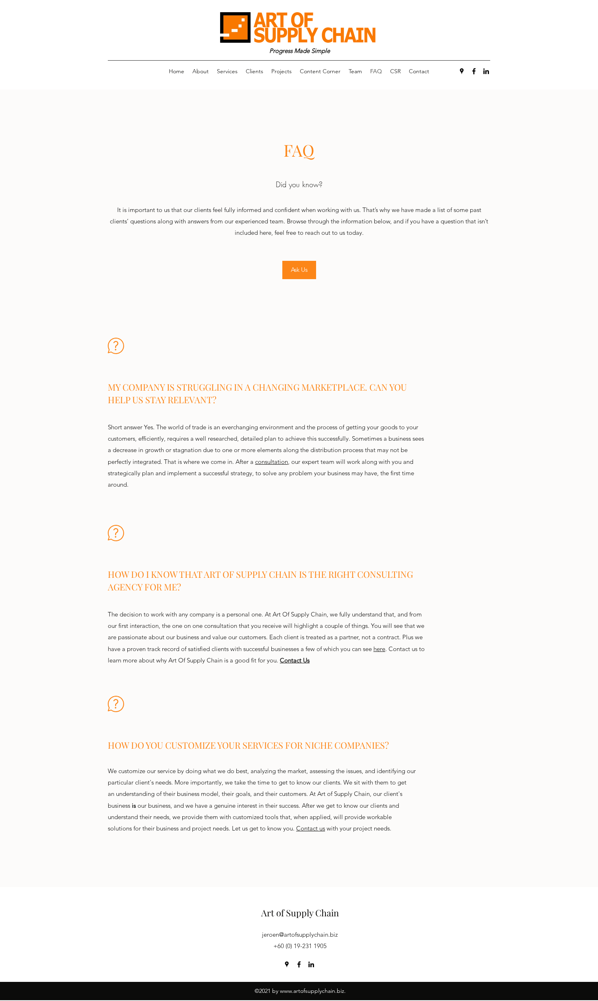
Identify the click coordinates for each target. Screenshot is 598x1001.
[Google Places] (462, 71)
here (379, 649)
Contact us (310, 828)
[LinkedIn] (486, 71)
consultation (271, 462)
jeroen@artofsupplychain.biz (300, 934)
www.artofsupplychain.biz (312, 990)
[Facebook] (474, 71)
